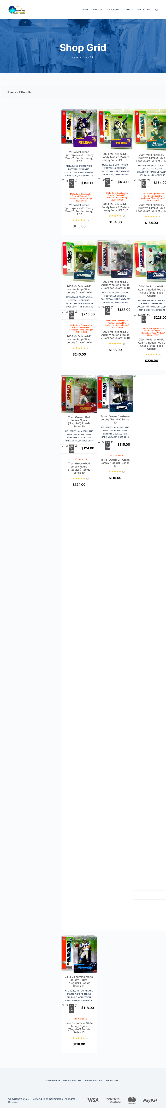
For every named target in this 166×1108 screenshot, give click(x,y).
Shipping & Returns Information (63, 1080)
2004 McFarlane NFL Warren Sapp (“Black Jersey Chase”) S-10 (79, 289)
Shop (127, 9)
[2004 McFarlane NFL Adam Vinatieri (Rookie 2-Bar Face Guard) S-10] (115, 260)
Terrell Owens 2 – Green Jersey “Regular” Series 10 (115, 419)
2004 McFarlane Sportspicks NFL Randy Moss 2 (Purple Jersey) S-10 (79, 156)
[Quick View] (77, 187)
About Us (97, 9)
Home (85, 9)
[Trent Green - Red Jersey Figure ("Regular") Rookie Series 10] (79, 395)
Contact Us (143, 9)
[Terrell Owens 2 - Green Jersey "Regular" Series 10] (115, 395)
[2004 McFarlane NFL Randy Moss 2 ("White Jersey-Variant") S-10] (115, 130)
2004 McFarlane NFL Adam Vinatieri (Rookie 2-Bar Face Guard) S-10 (115, 285)
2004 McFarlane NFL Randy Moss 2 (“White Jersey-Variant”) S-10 (115, 157)
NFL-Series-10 (85, 175)
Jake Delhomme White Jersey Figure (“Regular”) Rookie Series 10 (79, 981)
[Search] (156, 10)
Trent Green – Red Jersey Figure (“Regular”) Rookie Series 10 (79, 422)
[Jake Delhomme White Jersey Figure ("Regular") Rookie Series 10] (79, 955)
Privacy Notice (93, 1080)
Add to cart (82, 187)
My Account (113, 9)
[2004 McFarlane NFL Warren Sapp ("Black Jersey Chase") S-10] (79, 262)
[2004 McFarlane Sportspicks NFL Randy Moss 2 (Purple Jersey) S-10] (79, 129)
